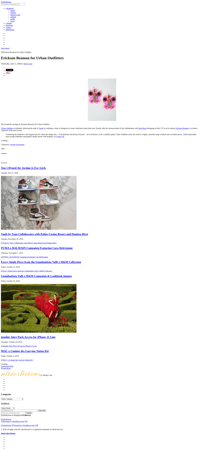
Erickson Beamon (182, 128)
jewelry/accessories (17, 145)
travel (12, 21)
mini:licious (10, 30)
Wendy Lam (27, 64)
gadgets (13, 17)
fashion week (15, 15)
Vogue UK (60, 137)
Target (41, 128)
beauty (12, 11)
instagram (9, 25)
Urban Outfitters (7, 128)
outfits (12, 19)
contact (8, 27)
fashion (13, 13)
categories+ (10, 8)
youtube (9, 23)
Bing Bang (142, 128)
